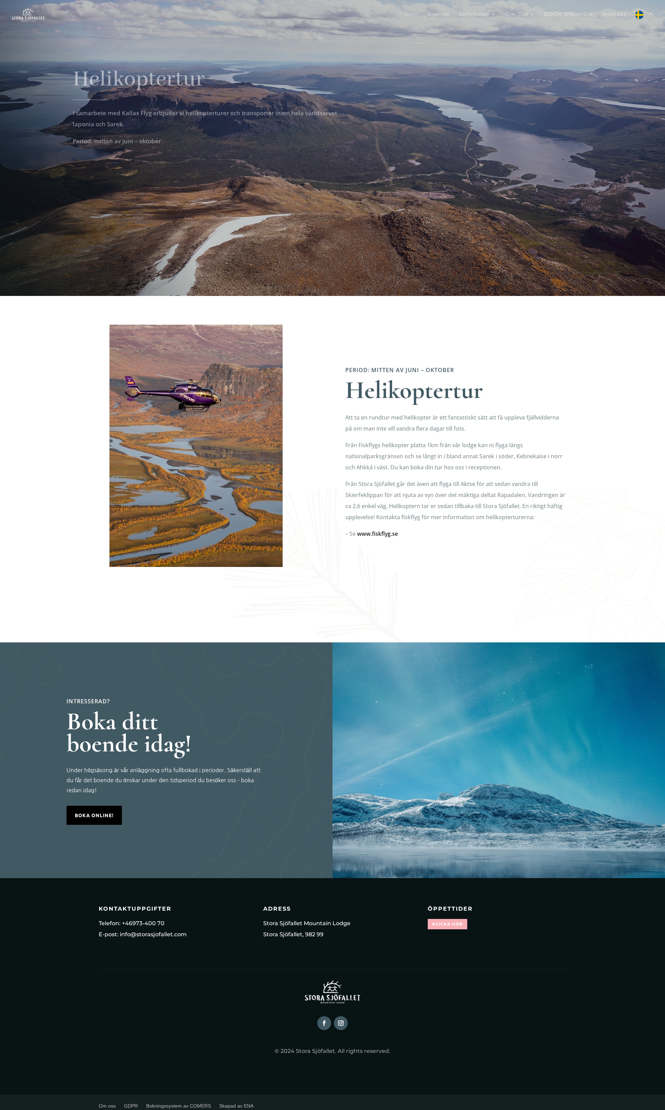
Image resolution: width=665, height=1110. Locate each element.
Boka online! (94, 815)
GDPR (131, 1106)
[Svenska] (644, 20)
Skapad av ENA (236, 1106)
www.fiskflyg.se (377, 534)
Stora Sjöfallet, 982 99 (293, 934)
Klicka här (447, 924)
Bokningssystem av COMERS (178, 1106)
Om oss (107, 1106)
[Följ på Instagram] (341, 1023)
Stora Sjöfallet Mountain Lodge (307, 923)
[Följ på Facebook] (324, 1023)
